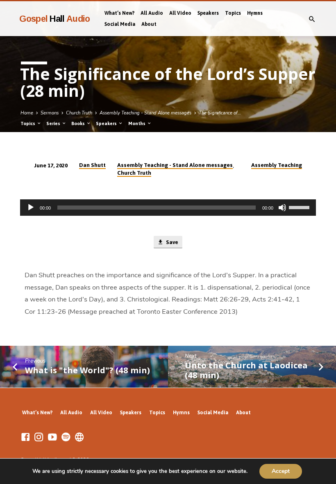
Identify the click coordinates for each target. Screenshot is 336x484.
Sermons (50, 113)
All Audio (152, 13)
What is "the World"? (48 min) (87, 370)
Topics (233, 13)
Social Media (119, 24)
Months (137, 123)
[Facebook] (25, 437)
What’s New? (119, 13)
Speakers (208, 13)
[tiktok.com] (79, 437)
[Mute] (282, 207)
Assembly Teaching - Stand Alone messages (145, 113)
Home (26, 113)
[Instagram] (39, 437)
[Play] (31, 207)
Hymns (255, 13)
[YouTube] (52, 437)
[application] (168, 207)
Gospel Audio (54, 19)
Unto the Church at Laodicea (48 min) (246, 370)
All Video (180, 13)
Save (171, 242)
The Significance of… (220, 113)
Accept (281, 471)
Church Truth (79, 113)
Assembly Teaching (276, 165)
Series (53, 123)
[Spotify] (66, 437)
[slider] (300, 206)
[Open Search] (312, 19)
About (149, 24)
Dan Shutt (92, 165)
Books (78, 123)
